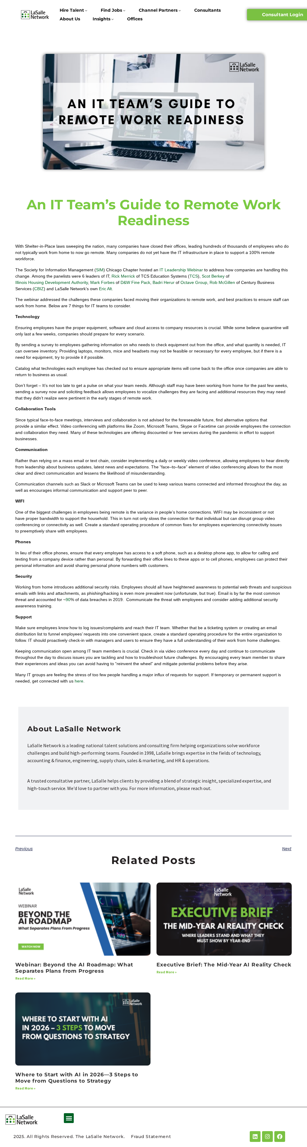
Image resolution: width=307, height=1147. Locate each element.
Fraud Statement (151, 1136)
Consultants (207, 10)
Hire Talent (72, 10)
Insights (101, 19)
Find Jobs (111, 10)
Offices (134, 19)
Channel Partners (158, 10)
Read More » (25, 978)
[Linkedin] (255, 1136)
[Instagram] (267, 1136)
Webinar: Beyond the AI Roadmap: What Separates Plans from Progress (74, 968)
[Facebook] (279, 1136)
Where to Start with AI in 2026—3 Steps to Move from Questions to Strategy (76, 1078)
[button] (69, 1118)
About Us (70, 19)
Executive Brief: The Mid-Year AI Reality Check (223, 965)
